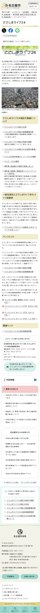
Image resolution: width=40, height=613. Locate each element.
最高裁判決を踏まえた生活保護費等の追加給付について (21, 405)
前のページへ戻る (12, 482)
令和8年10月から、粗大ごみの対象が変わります (21, 396)
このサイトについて (11, 588)
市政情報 (26, 12)
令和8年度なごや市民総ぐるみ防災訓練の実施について (21, 421)
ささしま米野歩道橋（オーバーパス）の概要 (20, 156)
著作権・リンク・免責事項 (13, 595)
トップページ (16, 12)
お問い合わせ (29, 576)
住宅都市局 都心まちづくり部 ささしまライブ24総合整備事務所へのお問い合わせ (21, 366)
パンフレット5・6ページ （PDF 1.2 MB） (20, 319)
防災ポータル (33, 6)
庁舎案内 (10, 576)
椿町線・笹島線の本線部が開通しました (19, 166)
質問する (25, 611)
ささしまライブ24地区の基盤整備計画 (18, 132)
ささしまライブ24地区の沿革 (15, 127)
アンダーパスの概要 (11, 161)
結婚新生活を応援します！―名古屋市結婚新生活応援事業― (21, 445)
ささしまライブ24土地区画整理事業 (18, 331)
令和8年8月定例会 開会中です (17, 473)
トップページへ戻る (29, 482)
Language (35, 611)
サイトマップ (8, 585)
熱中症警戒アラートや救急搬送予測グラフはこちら (21, 467)
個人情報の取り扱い (11, 592)
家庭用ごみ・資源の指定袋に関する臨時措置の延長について (21, 413)
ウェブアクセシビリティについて (16, 598)
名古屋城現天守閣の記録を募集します (20, 460)
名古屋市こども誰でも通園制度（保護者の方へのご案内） (21, 453)
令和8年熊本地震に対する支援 (17, 438)
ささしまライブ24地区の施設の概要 (18, 142)
